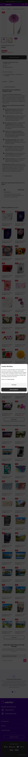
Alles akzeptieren (14, 389)
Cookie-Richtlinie (10, 379)
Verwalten (14, 384)
